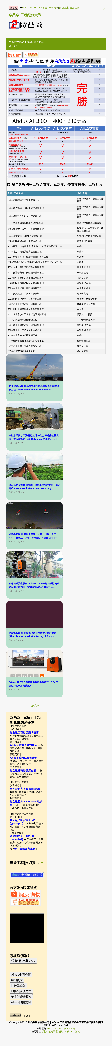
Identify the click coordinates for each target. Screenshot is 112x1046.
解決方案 (64, 7)
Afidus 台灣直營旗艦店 (23, 745)
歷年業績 (53, 7)
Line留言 (42, 7)
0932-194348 (29, 7)
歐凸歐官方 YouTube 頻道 (25, 788)
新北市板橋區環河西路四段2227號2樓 (61, 1031)
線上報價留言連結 (24, 848)
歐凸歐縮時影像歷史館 (23, 770)
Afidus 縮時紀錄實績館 (23, 757)
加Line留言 (69, 1028)
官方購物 (74, 7)
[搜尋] (104, 9)
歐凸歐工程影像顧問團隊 (24, 732)
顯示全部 (13, 46)
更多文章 (34, 705)
